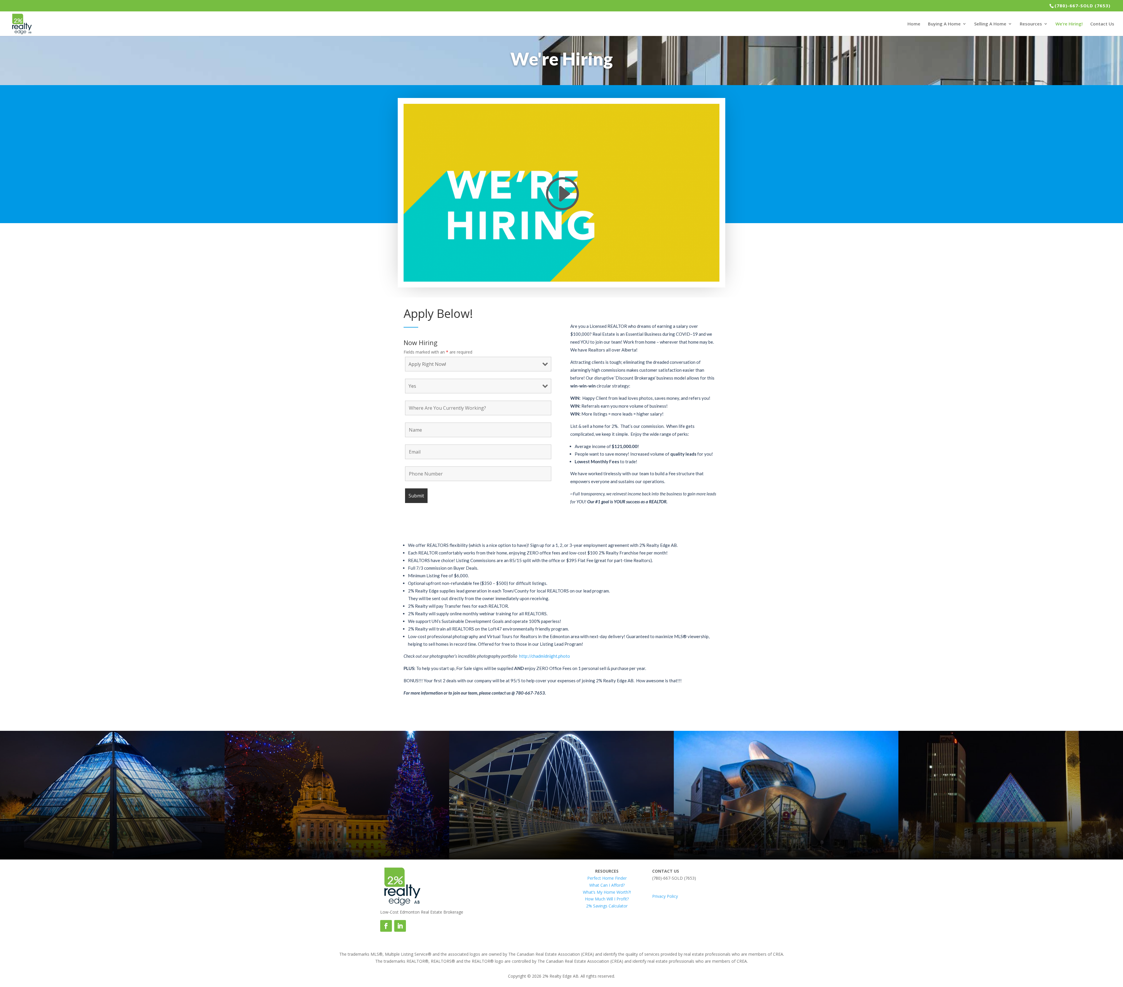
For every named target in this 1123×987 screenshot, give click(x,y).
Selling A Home (990, 24)
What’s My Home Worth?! (607, 892)
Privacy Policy (665, 896)
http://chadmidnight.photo (544, 656)
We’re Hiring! (1069, 24)
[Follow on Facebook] (386, 926)
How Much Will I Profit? (607, 899)
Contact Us (1102, 24)
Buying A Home (944, 24)
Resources (1031, 24)
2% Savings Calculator (607, 906)
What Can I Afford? (607, 885)
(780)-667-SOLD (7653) (1082, 5)
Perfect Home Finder (607, 878)
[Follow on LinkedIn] (400, 926)
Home (913, 24)
